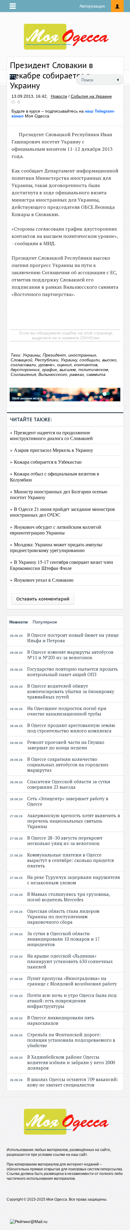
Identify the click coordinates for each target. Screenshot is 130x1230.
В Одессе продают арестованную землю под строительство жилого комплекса (71, 727)
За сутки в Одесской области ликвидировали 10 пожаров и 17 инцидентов (63, 939)
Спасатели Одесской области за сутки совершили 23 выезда (68, 784)
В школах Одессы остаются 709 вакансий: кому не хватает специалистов (72, 1082)
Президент (54, 355)
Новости (59, 96)
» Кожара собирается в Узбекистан (46, 462)
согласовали (23, 364)
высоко (109, 359)
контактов (85, 364)
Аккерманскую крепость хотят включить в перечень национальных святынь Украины (73, 821)
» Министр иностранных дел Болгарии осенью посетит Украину (58, 494)
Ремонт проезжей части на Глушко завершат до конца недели (65, 744)
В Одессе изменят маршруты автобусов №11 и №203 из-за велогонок (70, 654)
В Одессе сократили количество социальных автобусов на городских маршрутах (68, 764)
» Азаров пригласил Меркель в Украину (51, 450)
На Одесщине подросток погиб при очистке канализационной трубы (66, 710)
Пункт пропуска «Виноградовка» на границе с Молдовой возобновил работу (72, 980)
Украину (69, 359)
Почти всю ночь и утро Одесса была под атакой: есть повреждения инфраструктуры (72, 1000)
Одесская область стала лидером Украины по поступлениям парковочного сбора (63, 916)
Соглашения (23, 374)
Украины (31, 355)
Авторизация (92, 6)
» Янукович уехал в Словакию (41, 580)
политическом (93, 369)
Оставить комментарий (42, 599)
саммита (96, 374)
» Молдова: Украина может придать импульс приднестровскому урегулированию (56, 547)
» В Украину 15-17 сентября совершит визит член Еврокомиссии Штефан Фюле (61, 565)
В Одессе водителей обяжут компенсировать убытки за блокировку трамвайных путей (70, 691)
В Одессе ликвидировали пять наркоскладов (60, 1020)
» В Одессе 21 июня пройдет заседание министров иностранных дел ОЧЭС (62, 512)
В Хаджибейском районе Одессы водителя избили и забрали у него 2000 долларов (71, 1062)
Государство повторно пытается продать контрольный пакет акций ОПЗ (72, 671)
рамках (77, 374)
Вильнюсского (52, 374)
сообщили (90, 359)
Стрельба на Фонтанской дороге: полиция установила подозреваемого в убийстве (71, 1040)
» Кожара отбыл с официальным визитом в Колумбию (54, 476)
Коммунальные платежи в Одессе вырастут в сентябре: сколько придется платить (70, 860)
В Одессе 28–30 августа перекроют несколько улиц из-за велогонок (64, 840)
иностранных (82, 355)
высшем (68, 369)
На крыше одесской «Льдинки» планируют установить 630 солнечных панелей (70, 961)
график (49, 369)
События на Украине (91, 96)
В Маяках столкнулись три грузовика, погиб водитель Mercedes (68, 896)
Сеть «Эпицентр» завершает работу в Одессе (67, 801)
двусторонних (25, 369)
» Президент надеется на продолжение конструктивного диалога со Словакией (51, 435)
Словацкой (21, 359)
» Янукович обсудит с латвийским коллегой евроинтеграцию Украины (55, 530)
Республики (46, 359)
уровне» (46, 364)
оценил (64, 364)
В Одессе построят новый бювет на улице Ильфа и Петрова (73, 637)
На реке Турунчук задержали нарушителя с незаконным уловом (73, 879)
